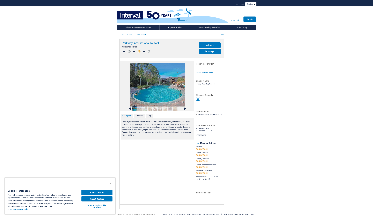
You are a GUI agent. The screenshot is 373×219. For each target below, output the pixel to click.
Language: (240, 4)
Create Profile (235, 20)
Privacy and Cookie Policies (182, 214)
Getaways (209, 51)
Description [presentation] (126, 116)
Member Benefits (198, 27)
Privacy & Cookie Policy (19, 209)
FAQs (252, 214)
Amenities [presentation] (140, 116)
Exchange (209, 45)
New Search (141, 35)
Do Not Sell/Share (209, 214)
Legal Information (221, 214)
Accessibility (232, 214)
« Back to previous (128, 35)
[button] (198, 99)
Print (222, 35)
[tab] (127, 116)
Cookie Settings (197, 214)
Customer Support (244, 214)
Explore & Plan (166, 27)
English (250, 4)
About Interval (168, 214)
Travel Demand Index (204, 73)
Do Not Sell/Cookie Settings (97, 206)
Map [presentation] (149, 116)
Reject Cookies (97, 199)
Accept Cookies (97, 192)
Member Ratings (208, 143)
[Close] (110, 183)
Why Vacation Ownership (127, 27)
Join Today (232, 27)
